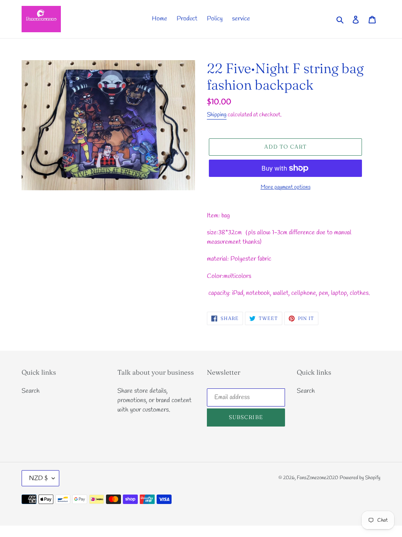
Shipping (217, 115)
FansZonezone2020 (317, 477)
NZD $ (38, 478)
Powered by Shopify (360, 477)
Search (31, 391)
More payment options (286, 187)
